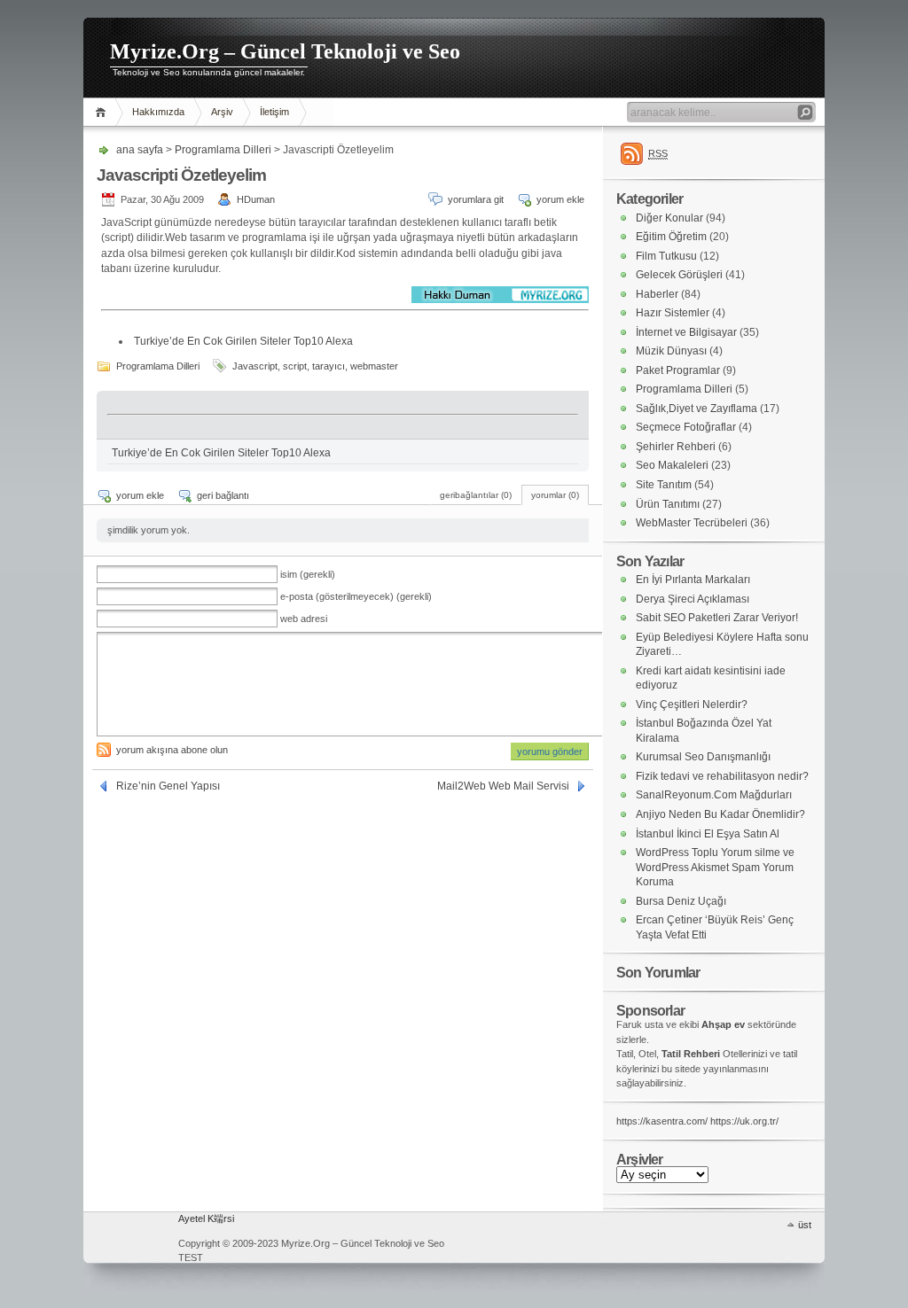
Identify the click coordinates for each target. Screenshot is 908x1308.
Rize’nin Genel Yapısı (168, 786)
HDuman (256, 199)
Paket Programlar (678, 370)
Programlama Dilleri (223, 150)
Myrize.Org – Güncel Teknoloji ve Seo (285, 51)
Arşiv (222, 111)
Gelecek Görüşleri (679, 275)
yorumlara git (476, 199)
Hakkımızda (158, 111)
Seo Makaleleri (672, 465)
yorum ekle (560, 199)
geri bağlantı (223, 495)
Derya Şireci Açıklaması (692, 599)
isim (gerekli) (307, 574)
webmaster (374, 366)
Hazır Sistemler (672, 313)
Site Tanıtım (664, 485)
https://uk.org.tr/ (744, 1121)
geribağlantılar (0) (476, 495)
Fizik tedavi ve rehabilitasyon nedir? (722, 776)
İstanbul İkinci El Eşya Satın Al (707, 834)
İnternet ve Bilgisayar (686, 332)
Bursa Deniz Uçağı (681, 901)
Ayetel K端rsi (206, 1218)
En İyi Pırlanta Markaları (693, 579)
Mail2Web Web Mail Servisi (503, 786)
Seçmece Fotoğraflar (686, 427)
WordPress (128, 1237)
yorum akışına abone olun (172, 749)
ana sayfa (103, 112)
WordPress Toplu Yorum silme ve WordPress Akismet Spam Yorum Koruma (715, 867)
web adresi (303, 618)
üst (804, 1224)
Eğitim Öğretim (671, 236)
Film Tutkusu (666, 256)
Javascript (255, 366)
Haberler (657, 294)
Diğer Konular (669, 218)
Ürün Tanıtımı (668, 504)
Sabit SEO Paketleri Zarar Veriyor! (717, 617)
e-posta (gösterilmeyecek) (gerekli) (356, 596)
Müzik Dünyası (671, 351)
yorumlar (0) (555, 495)
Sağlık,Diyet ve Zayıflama (696, 408)
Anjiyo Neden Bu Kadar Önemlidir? (720, 814)
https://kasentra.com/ (662, 1121)
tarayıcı (328, 366)
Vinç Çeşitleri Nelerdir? (692, 704)
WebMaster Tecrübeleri (692, 523)
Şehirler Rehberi (676, 446)
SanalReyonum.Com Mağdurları (714, 795)
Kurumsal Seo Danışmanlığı (703, 757)
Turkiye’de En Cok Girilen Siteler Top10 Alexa (243, 341)
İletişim (274, 111)
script (295, 366)
